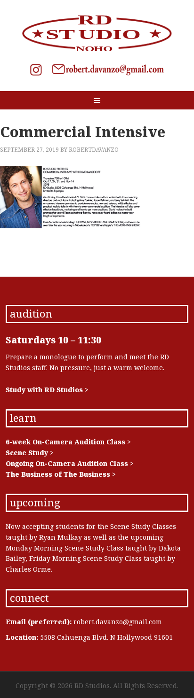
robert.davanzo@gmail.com (117, 621)
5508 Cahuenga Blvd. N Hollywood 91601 (106, 637)
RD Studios (97, 33)
